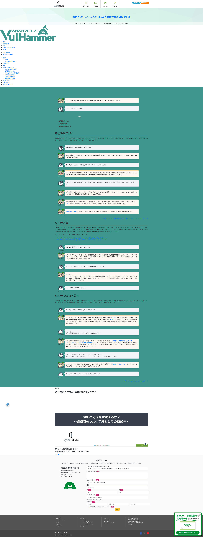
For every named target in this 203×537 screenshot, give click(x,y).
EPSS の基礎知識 (10, 76)
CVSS (67, 203)
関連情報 (115, 6)
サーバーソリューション (88, 522)
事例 (4, 45)
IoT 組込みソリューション (88, 524)
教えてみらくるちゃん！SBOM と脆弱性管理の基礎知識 (101, 17)
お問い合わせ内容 (93, 471)
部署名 (88, 485)
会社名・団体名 (92, 480)
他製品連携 (6, 43)
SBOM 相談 (6, 80)
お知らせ (107, 521)
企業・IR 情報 (86, 6)
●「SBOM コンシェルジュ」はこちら (135, 381)
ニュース (105, 6)
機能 (4, 41)
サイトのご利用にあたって (134, 518)
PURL (110, 319)
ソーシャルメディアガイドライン (135, 522)
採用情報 (58, 524)
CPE (113, 317)
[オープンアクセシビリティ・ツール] (7, 404)
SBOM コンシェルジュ (119, 364)
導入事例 (82, 526)
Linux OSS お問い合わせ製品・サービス (98, 466)
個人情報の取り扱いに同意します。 (101, 506)
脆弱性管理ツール (71, 211)
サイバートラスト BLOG (110, 522)
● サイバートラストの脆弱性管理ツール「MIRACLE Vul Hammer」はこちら (124, 218)
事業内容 (96, 6)
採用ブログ (60, 526)
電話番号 (91, 501)
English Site (130, 524)
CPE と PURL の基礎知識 (12, 73)
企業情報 (58, 518)
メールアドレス (92, 494)
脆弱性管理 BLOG (10, 78)
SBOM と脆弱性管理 (11, 69)
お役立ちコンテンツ (8, 47)
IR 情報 (58, 522)
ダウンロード (59, 454)
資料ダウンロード (8, 54)
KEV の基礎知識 (9, 75)
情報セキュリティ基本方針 (134, 521)
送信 (117, 509)
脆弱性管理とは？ (10, 71)
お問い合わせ (6, 52)
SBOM (4, 49)
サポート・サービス (10, 61)
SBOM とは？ (63, 123)
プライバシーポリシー (133, 519)
